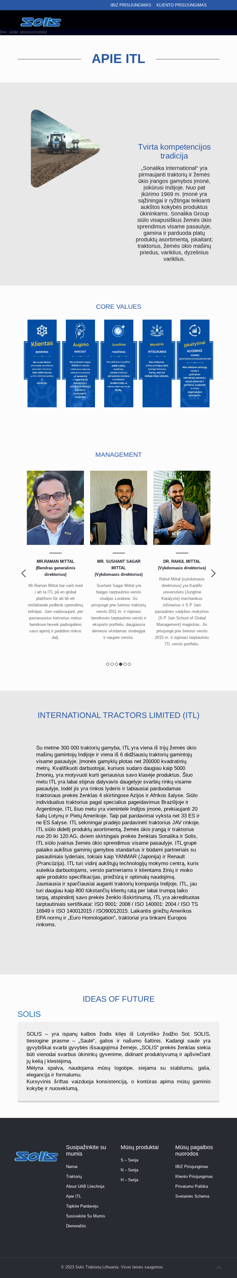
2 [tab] (112, 664)
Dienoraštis (76, 1226)
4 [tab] (120, 664)
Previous (23, 573)
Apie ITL (73, 1196)
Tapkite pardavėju (82, 1206)
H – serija (129, 1180)
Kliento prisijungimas (181, 5)
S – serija (129, 1160)
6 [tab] (129, 664)
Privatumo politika (191, 1186)
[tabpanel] (55, 558)
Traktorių (74, 1176)
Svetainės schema (192, 1196)
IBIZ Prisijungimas (191, 1166)
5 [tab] (125, 664)
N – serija (129, 1170)
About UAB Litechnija (85, 1186)
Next (213, 573)
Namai (71, 1166)
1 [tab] (107, 664)
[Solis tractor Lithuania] (41, 19)
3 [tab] (116, 664)
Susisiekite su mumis (85, 1216)
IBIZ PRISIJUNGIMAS (130, 5)
